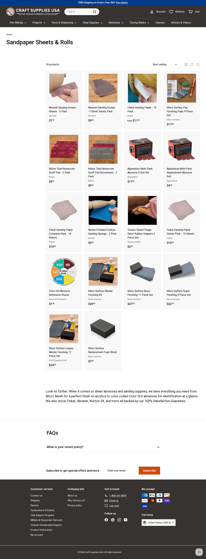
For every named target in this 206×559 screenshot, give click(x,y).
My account (37, 534)
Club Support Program (42, 515)
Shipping (35, 500)
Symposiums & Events (42, 510)
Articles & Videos (181, 22)
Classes (160, 22)
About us (72, 495)
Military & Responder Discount (46, 520)
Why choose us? (76, 500)
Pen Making (17, 22)
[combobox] (81, 11)
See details (122, 2)
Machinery (115, 22)
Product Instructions (41, 529)
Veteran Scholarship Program (46, 525)
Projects (38, 22)
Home (9, 34)
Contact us (36, 495)
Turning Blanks (138, 22)
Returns (35, 505)
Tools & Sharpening (63, 22)
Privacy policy (75, 505)
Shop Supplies (91, 22)
